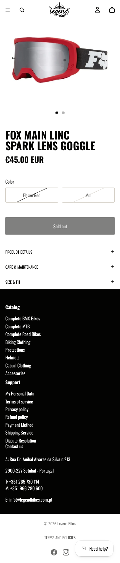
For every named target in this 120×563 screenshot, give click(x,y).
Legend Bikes (66, 523)
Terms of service (19, 401)
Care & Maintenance (21, 267)
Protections (15, 349)
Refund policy (16, 416)
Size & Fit (12, 282)
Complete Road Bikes (23, 334)
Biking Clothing (17, 341)
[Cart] (112, 10)
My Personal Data (19, 393)
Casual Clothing (18, 365)
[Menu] (7, 10)
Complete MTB (17, 326)
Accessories (15, 373)
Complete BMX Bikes (22, 318)
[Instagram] (66, 552)
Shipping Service (19, 432)
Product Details (18, 252)
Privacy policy (16, 409)
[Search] (22, 10)
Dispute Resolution (20, 440)
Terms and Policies (60, 537)
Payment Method (19, 424)
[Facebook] (54, 552)
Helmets (12, 357)
